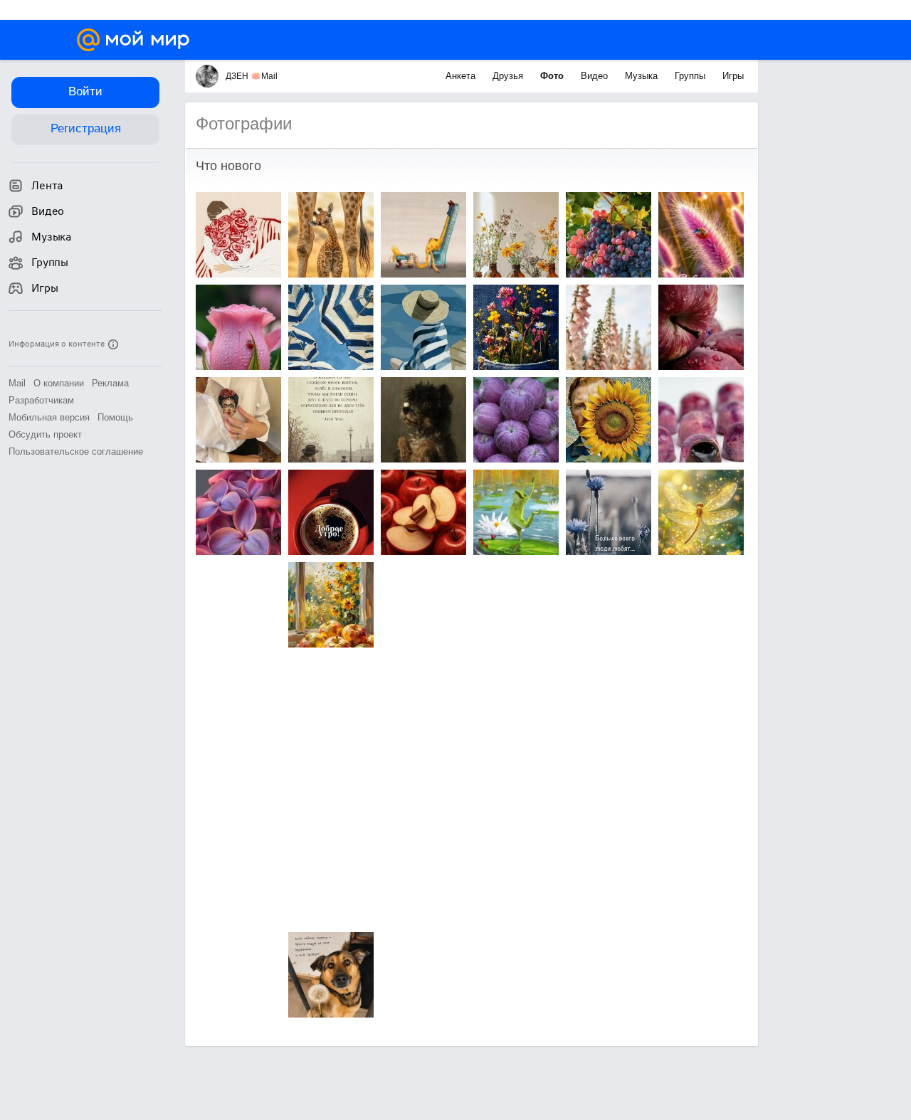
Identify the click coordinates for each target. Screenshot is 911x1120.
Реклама (110, 383)
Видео (596, 75)
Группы (691, 75)
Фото (553, 75)
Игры (733, 75)
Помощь (115, 417)
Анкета (462, 75)
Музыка (642, 75)
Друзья (509, 75)
